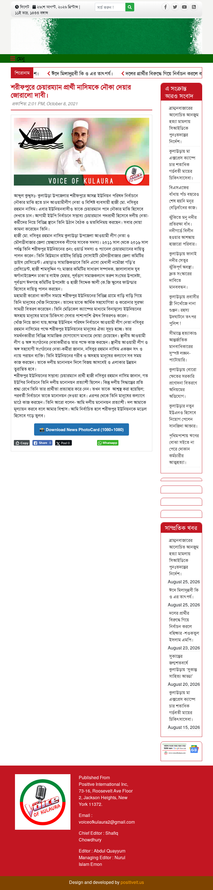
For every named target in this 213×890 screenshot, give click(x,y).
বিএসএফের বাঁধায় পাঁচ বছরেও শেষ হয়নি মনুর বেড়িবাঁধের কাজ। (184, 197)
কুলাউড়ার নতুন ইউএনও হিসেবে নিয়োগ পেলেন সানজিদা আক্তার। (183, 415)
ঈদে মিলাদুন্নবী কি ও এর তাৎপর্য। (69, 73)
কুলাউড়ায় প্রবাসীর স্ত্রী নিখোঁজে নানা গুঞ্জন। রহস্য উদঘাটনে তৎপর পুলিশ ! (184, 309)
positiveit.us (132, 882)
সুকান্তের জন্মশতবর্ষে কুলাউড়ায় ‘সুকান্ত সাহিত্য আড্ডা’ (183, 666)
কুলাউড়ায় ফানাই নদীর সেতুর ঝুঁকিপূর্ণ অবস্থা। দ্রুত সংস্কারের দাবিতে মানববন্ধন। (183, 270)
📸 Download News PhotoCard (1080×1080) (81, 429)
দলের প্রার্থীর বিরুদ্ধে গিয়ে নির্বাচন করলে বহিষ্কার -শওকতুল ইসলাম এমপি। (184, 626)
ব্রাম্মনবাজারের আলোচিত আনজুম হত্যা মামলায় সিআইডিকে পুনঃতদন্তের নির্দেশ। (184, 124)
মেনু (20, 58)
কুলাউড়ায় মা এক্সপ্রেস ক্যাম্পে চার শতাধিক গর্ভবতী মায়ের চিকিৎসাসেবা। (182, 164)
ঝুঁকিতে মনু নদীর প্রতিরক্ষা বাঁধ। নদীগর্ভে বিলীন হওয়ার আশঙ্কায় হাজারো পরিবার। (183, 230)
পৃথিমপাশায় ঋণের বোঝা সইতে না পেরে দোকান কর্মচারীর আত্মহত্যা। (184, 448)
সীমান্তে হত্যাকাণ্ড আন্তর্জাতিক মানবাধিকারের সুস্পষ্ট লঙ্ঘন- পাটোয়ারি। (182, 346)
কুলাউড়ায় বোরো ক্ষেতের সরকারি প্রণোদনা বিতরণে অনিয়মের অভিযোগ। (183, 382)
